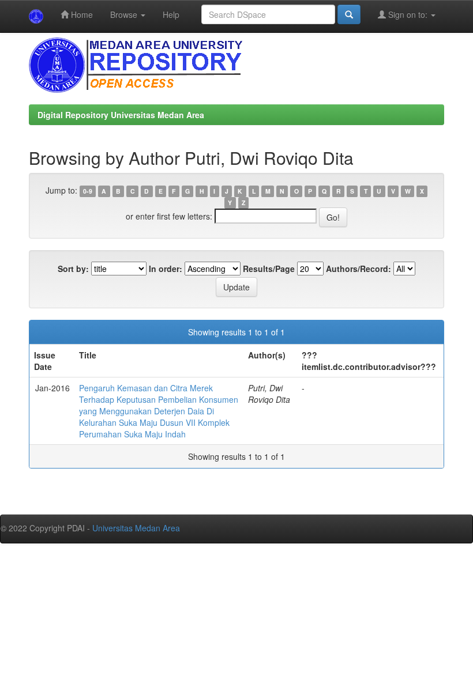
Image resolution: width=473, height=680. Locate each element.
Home (81, 14)
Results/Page (269, 268)
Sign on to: (408, 14)
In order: (165, 268)
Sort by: (73, 268)
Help (171, 14)
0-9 (87, 191)
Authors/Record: (358, 268)
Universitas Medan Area (136, 528)
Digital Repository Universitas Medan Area (120, 114)
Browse (125, 14)
